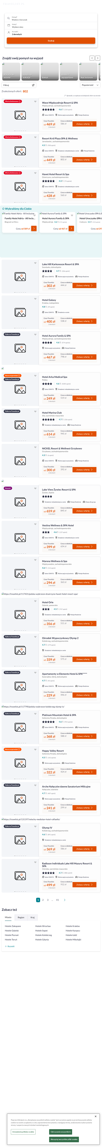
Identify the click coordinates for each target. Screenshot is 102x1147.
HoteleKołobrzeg (43, 935)
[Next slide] (35, 115)
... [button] (52, 899)
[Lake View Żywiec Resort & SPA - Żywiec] (20, 502)
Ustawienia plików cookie (23, 1132)
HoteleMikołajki (73, 939)
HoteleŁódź (71, 935)
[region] (20, 115)
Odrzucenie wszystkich (61, 1132)
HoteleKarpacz (73, 930)
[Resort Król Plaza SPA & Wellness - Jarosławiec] (20, 151)
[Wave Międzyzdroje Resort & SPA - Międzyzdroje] (20, 115)
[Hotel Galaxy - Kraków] (20, 312)
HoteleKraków (73, 926)
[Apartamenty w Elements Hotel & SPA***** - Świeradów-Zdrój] (20, 686)
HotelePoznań (12, 935)
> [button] (65, 900)
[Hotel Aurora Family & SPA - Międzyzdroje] (20, 348)
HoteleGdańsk (12, 930)
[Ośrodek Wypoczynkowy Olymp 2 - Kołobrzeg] (20, 650)
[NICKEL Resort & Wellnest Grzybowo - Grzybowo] (20, 461)
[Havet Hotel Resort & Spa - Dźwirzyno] (20, 186)
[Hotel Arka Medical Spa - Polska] (20, 389)
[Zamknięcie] (96, 1116)
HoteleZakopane (13, 926)
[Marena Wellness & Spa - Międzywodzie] (20, 573)
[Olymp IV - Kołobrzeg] (20, 840)
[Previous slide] (5, 115)
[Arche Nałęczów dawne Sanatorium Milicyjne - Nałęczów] (20, 799)
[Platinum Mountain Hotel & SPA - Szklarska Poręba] (20, 727)
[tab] (14, 130)
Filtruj (6, 85)
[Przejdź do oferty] (34, 228)
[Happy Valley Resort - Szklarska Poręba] (20, 763)
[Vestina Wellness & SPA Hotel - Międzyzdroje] (20, 537)
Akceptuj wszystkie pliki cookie (64, 1139)
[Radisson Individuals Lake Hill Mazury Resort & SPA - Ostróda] (20, 876)
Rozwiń (11, 946)
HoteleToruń (11, 939)
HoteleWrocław (43, 926)
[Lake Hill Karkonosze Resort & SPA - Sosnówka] (20, 276)
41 (57, 899)
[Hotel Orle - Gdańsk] (20, 614)
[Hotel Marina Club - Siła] (20, 425)
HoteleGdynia (42, 939)
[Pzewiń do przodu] (92, 58)
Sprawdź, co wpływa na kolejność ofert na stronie (83, 96)
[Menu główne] (97, 4)
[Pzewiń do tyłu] (97, 58)
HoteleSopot (41, 930)
